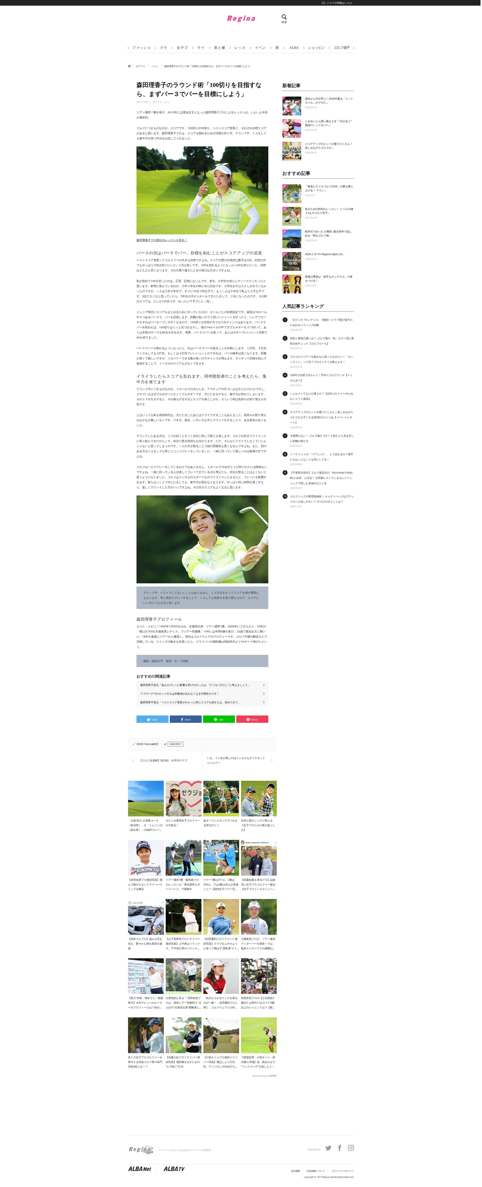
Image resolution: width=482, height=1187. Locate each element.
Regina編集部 (151, 744)
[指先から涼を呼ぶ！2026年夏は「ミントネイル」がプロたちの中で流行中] (291, 106)
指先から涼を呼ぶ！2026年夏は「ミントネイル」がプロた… (329, 100)
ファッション (141, 49)
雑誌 (277, 49)
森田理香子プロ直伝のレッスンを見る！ (162, 240)
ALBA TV (294, 49)
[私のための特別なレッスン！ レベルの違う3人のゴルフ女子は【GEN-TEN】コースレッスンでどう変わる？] (291, 216)
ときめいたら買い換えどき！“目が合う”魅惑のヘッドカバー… (328, 123)
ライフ (201, 49)
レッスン (240, 49)
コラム (155, 66)
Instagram (351, 1148)
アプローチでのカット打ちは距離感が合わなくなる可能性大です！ (179, 693)
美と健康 (219, 49)
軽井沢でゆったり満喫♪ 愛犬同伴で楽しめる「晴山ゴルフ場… (328, 233)
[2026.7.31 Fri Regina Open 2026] (291, 261)
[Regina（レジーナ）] (241, 18)
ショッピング (316, 49)
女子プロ (182, 49)
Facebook (340, 1148)
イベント (260, 49)
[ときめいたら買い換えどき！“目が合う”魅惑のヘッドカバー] (291, 128)
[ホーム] (129, 65)
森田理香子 (176, 744)
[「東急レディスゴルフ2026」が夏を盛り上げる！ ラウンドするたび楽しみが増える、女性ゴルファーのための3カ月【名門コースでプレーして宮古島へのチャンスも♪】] (291, 193)
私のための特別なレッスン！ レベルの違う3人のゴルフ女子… (329, 211)
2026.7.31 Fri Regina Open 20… (324, 254)
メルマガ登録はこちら (339, 2)
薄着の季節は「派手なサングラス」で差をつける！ (328, 278)
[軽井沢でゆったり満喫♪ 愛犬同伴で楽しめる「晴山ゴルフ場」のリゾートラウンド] (291, 238)
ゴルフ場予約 (341, 49)
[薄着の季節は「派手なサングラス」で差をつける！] (291, 284)
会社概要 (295, 1171)
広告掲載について (316, 1171)
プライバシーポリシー (342, 1171)
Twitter (328, 1148)
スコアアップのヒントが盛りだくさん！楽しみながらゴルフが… (328, 145)
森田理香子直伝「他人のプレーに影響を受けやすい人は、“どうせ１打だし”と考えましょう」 (195, 685)
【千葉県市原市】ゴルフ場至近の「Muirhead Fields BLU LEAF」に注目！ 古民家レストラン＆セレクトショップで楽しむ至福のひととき (321, 478)
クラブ (164, 49)
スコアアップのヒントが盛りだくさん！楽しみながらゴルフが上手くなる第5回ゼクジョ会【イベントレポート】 (321, 417)
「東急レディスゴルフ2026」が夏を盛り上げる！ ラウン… (329, 188)
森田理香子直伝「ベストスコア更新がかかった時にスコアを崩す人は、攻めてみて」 (190, 702)
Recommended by (260, 1076)
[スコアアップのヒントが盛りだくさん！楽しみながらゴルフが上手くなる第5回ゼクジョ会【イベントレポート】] (291, 151)
